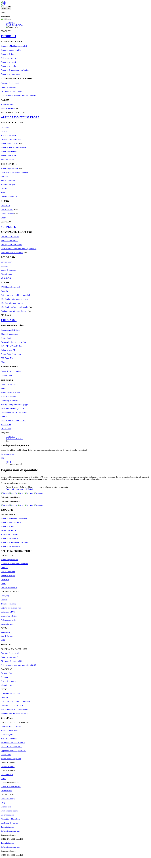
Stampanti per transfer (9, 62)
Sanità (3, 193)
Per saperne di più (7, 454)
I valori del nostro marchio (11, 371)
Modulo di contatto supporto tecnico (14, 299)
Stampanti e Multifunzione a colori (14, 46)
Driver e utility (6, 673)
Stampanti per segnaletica (10, 74)
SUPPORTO (8, 226)
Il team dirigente (7, 735)
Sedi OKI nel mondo (9, 739)
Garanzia (4, 291)
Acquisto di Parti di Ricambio (12, 253)
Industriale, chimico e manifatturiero (14, 172)
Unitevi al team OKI (8, 350)
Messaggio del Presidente (10, 819)
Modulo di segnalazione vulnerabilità (14, 307)
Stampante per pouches (9, 143)
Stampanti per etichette (9, 66)
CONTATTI (10, 23)
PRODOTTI (8, 36)
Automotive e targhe (8, 155)
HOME (8, 462)
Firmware (4, 266)
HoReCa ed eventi (8, 180)
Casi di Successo (7, 210)
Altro (3, 362)
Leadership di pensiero (9, 400)
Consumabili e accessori (10, 83)
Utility (3, 218)
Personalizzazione (7, 159)
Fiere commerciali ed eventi (11, 392)
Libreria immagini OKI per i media (14, 413)
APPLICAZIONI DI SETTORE (20, 117)
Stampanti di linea (7, 54)
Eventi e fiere (6, 807)
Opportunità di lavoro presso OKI (13, 751)
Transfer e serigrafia (8, 135)
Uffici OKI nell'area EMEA (11, 346)
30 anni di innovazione (9, 334)
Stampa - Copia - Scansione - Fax (13, 147)
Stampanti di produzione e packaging (15, 70)
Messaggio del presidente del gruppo (14, 404)
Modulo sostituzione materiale (12, 303)
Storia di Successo (8, 108)
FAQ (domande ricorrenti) (10, 287)
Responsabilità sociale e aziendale (13, 342)
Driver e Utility (6, 262)
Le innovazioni (6, 375)
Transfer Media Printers (9, 534)
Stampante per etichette (9, 168)
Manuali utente (6, 274)
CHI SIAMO (9, 320)
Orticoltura (5, 189)
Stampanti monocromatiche (11, 50)
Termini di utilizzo (8, 827)
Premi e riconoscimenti (9, 396)
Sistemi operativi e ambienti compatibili (15, 295)
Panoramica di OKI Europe (11, 330)
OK (2, 458)
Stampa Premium (7, 214)
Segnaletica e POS (8, 612)
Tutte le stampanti (7, 104)
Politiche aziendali (8, 767)
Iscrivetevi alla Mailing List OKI (13, 409)
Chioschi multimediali (9, 197)
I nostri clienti (6, 338)
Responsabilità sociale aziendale (13, 743)
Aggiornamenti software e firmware (14, 311)
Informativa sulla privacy (10, 831)
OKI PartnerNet (7, 358)
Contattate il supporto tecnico (12, 705)
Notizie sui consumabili (9, 87)
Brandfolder (5, 206)
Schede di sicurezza (8, 270)
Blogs (3, 388)
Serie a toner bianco (8, 58)
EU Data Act (6, 278)
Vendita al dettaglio (8, 185)
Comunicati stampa (8, 384)
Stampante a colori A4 (9, 151)
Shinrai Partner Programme (11, 354)
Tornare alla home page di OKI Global (20, 489)
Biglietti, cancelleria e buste (11, 139)
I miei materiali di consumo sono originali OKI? (18, 95)
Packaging (5, 127)
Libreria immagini (7, 815)
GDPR (3, 779)
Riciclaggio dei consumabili (11, 91)
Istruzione (4, 176)
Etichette (4, 131)
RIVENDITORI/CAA (14, 25)
